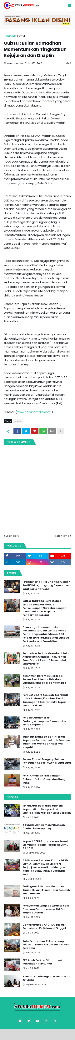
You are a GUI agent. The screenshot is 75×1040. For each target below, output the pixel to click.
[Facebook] (17, 431)
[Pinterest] (34, 431)
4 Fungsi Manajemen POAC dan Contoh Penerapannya (43, 826)
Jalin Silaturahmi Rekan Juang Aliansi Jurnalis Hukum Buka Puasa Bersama (46, 944)
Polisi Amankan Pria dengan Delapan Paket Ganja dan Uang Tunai (44, 779)
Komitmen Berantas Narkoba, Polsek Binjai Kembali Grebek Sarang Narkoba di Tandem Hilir (44, 679)
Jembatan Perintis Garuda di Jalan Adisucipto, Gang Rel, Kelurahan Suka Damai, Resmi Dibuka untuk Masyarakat (46, 659)
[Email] (52, 431)
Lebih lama (62, 536)
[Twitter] (26, 431)
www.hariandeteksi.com (34, 412)
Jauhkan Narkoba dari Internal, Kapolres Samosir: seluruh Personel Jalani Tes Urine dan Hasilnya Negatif (46, 742)
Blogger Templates (40, 1033)
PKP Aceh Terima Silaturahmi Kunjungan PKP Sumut (42, 962)
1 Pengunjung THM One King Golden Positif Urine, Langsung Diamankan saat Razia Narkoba (46, 585)
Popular (12, 797)
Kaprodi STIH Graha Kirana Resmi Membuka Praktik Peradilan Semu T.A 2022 (45, 845)
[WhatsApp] (43, 431)
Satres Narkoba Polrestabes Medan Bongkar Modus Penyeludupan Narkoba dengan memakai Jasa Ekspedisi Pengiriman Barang (44, 608)
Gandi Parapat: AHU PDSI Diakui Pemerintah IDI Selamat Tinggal (44, 926)
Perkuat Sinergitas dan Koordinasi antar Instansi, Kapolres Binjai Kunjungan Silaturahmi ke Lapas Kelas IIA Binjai (45, 700)
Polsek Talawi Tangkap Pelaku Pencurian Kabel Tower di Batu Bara (46, 761)
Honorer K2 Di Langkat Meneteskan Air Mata (46, 978)
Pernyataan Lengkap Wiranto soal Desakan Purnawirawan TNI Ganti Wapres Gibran (45, 909)
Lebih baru (12, 536)
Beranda (9, 36)
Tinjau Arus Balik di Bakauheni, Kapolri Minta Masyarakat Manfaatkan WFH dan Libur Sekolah (46, 809)
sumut (21, 36)
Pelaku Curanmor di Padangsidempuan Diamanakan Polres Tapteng (45, 721)
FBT (60, 1033)
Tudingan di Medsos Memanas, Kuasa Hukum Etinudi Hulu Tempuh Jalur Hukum (46, 890)
